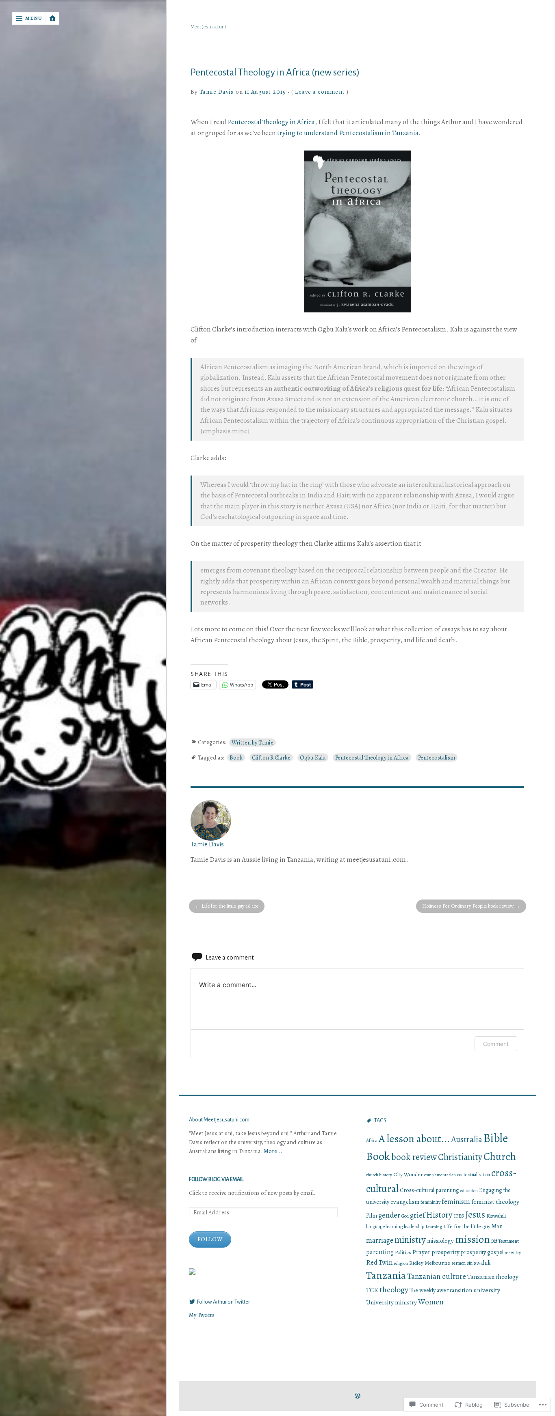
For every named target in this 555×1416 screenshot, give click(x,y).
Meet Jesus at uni (208, 27)
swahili (482, 1263)
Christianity (460, 1157)
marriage (379, 1240)
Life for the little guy (466, 1226)
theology (393, 1289)
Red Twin (379, 1262)
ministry (410, 1239)
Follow (210, 1239)
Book (236, 757)
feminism (456, 1201)
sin (470, 1263)
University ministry (391, 1302)
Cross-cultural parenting (429, 1190)
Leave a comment (320, 92)
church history (379, 1175)
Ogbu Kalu (313, 757)
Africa (371, 1140)
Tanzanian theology (492, 1276)
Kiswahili (496, 1216)
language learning (384, 1226)
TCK (372, 1290)
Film (371, 1216)
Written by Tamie (252, 742)
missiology (440, 1241)
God (405, 1216)
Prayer (421, 1252)
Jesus (475, 1214)
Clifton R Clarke (271, 757)
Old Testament (505, 1241)
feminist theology (495, 1201)
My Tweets (202, 1315)
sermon (458, 1263)
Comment (496, 1043)
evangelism (404, 1201)
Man (497, 1226)
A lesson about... (414, 1139)
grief (417, 1215)
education (469, 1191)
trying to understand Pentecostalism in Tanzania (347, 133)
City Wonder (408, 1174)
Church (499, 1156)
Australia (466, 1139)
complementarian (440, 1175)
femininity (430, 1202)
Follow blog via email (216, 1179)
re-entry (513, 1252)
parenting (380, 1252)
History (439, 1214)
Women (431, 1302)
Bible (495, 1138)
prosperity (445, 1252)
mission (472, 1239)
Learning (433, 1226)
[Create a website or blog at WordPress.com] (357, 1396)
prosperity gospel (482, 1252)
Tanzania (386, 1275)
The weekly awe (428, 1290)
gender (389, 1215)
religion (401, 1263)
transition (459, 1290)
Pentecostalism (436, 757)
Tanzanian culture (436, 1276)
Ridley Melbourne (429, 1263)
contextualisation (473, 1174)
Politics (403, 1252)
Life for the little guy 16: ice (230, 905)
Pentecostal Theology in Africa (271, 122)
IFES (459, 1216)
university (486, 1290)
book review (414, 1157)
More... (273, 1151)
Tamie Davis (216, 92)
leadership (414, 1226)
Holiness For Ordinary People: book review (468, 905)
